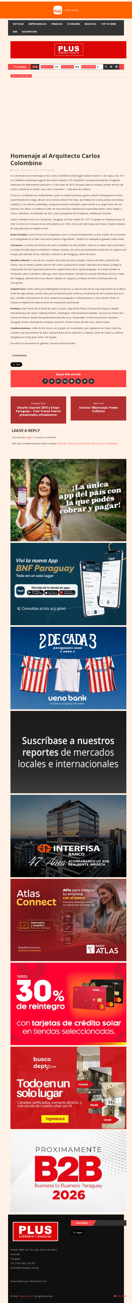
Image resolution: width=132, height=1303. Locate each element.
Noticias (18, 23)
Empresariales (37, 23)
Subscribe (121, 1296)
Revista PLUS (26, 1296)
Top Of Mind (108, 23)
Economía (73, 23)
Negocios (90, 23)
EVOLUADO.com (38, 1281)
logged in (30, 437)
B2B (15, 31)
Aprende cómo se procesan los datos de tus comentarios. (88, 443)
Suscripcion (29, 31)
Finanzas (57, 23)
